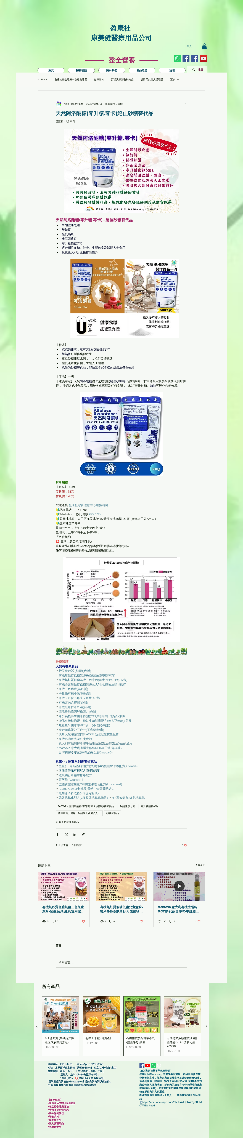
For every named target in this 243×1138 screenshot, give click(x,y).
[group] (121, 1026)
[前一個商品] (37, 1026)
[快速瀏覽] (60, 1014)
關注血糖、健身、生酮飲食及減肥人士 (79, 813)
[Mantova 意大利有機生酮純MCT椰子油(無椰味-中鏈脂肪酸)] (179, 886)
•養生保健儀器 (57, 1113)
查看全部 (200, 865)
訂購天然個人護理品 (152, 79)
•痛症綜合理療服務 (60, 1106)
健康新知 (99, 79)
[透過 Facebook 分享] (57, 834)
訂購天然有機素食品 (67, 822)
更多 (172, 79)
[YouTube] (203, 58)
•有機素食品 (54, 1126)
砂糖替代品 (112, 813)
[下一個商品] (206, 1026)
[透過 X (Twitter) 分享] (66, 834)
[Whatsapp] (177, 58)
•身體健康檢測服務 (58, 1110)
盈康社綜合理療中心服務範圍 (71, 79)
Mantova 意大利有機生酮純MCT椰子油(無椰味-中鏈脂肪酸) (178, 909)
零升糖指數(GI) (149, 806)
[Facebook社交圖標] (186, 58)
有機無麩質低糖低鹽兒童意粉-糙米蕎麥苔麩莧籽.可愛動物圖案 (121, 909)
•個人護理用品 (57, 1123)
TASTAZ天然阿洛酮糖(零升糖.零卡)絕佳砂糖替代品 (86, 806)
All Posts (42, 79)
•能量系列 (53, 1116)
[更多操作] (185, 104)
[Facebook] (194, 58)
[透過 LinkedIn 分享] (74, 834)
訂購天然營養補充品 (122, 79)
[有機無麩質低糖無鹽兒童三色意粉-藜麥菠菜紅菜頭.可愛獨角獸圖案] (63, 886)
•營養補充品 (56, 1120)
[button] (204, 46)
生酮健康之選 (127, 806)
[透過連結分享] (83, 834)
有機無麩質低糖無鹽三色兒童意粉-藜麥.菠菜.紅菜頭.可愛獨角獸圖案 (63, 909)
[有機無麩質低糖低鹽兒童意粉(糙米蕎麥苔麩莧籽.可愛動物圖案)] (121, 886)
